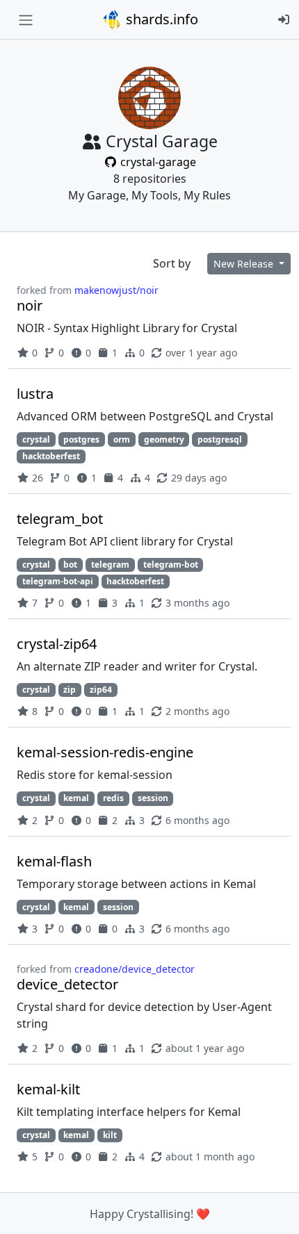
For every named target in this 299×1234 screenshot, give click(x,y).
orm (121, 439)
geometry (164, 439)
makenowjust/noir (116, 290)
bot (70, 564)
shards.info (160, 19)
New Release (244, 263)
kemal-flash (54, 861)
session (153, 798)
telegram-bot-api (57, 581)
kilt (110, 1135)
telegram (110, 564)
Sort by (172, 263)
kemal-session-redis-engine (105, 752)
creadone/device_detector (134, 969)
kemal (76, 798)
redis (113, 798)
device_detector (67, 984)
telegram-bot (170, 564)
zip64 (101, 690)
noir (29, 305)
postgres (81, 439)
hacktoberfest (51, 456)
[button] (273, 1209)
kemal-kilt (48, 1089)
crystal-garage (157, 162)
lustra (35, 393)
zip (69, 690)
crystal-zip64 (57, 643)
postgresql (219, 439)
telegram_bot (60, 518)
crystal (36, 439)
